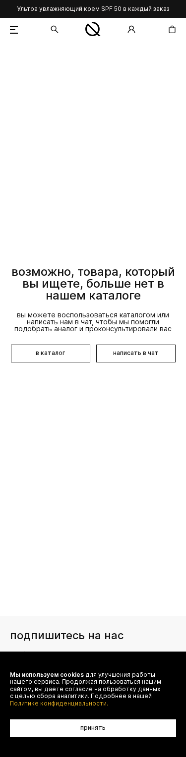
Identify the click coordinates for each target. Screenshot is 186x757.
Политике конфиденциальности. (59, 703)
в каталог (50, 352)
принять (93, 727)
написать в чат (136, 352)
